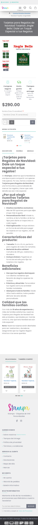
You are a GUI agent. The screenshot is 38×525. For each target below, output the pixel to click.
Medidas (30, 151)
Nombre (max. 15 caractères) (12, 111)
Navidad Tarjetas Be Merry (11, 137)
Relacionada (10, 359)
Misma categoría (9, 129)
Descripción (7, 151)
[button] (5, 40)
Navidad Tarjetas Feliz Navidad (10, 381)
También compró (25, 359)
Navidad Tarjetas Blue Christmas (28, 137)
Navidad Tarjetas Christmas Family (28, 381)
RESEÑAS (19, 151)
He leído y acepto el (18, 511)
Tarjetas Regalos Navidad (21, 13)
